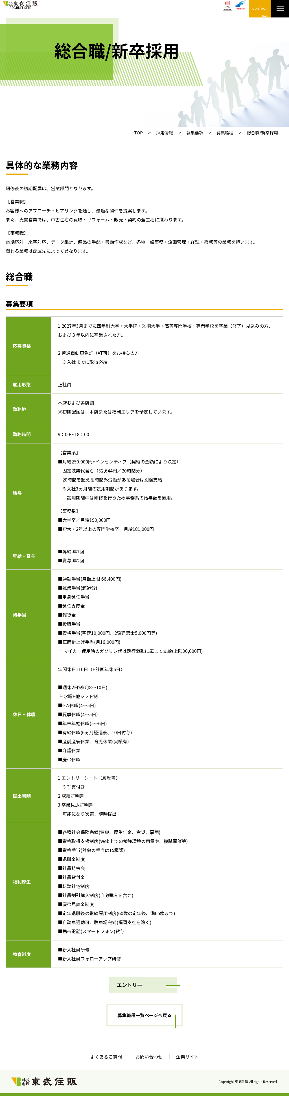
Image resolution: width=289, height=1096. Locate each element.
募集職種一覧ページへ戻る (144, 1015)
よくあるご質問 (106, 1056)
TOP (138, 133)
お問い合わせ (149, 1056)
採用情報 (164, 133)
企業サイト (187, 1056)
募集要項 (194, 133)
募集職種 (224, 133)
